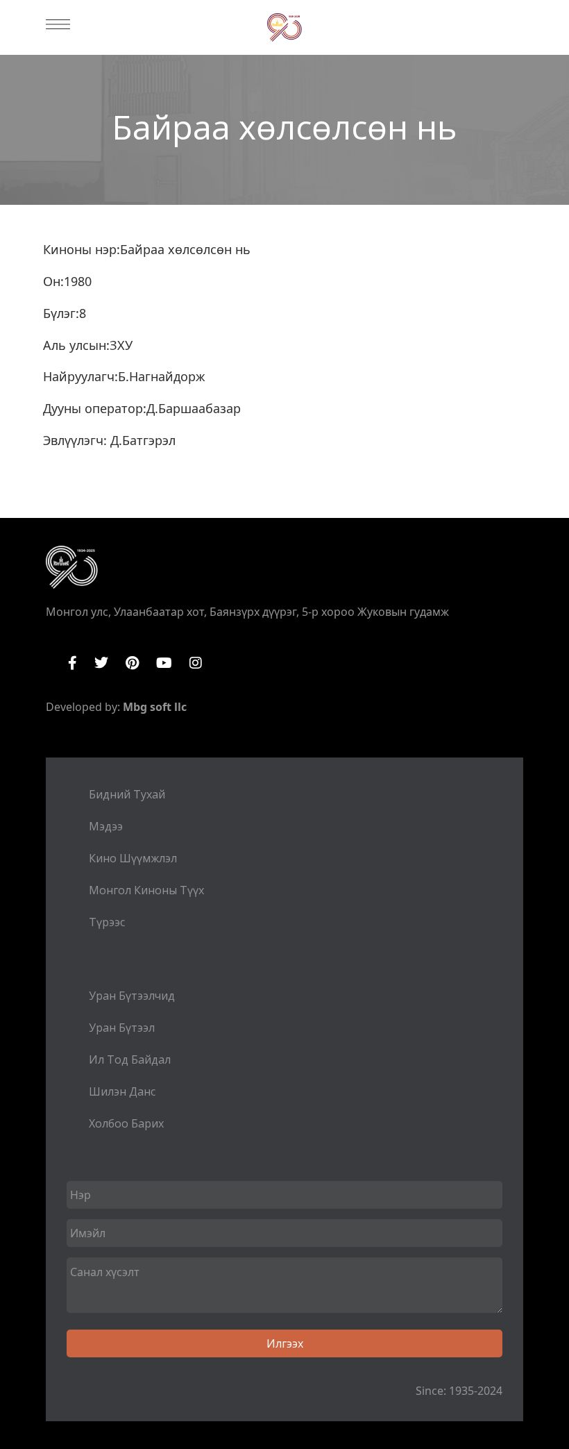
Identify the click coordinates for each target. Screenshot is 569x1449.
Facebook (72, 663)
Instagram (195, 663)
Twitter (101, 663)
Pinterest (132, 663)
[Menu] (58, 24)
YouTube (164, 663)
